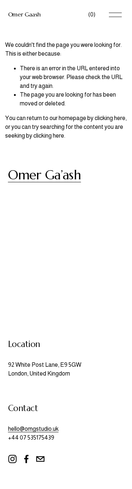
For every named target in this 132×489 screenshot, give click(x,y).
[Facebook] (26, 459)
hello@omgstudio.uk (33, 429)
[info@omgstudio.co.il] (40, 459)
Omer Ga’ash (44, 175)
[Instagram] (12, 459)
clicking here (110, 118)
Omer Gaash (24, 14)
